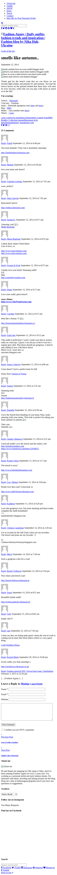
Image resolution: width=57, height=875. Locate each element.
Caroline (10, 314)
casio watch (6, 118)
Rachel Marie (13, 657)
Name (4, 689)
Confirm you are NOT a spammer (19, 730)
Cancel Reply (36, 684)
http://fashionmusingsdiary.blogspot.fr (17, 398)
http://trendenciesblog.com (12, 446)
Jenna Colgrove (14, 364)
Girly (9, 614)
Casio (11, 113)
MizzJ (9, 554)
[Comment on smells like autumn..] (9, 125)
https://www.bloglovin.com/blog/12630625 (20, 448)
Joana (9, 592)
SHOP (9, 8)
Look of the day (8, 51)
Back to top (6, 872)
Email (4, 694)
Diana (9, 289)
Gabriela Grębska (14, 181)
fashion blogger (25, 118)
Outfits (10, 6)
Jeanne (10, 386)
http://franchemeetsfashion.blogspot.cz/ (18, 323)
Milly (9, 108)
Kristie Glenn (13, 461)
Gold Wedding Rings (10, 645)
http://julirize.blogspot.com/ (13, 207)
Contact (10, 16)
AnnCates (11, 335)
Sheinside (13, 100)
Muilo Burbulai (8, 227)
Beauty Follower (14, 571)
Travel (9, 13)
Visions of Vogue (18, 374)
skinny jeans (18, 122)
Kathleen (11, 503)
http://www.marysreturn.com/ (14, 251)
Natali (9, 143)
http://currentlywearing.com (13, 277)
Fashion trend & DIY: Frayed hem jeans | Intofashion (30, 671)
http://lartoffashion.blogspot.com (15, 152)
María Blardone (14, 239)
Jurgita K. (11, 220)
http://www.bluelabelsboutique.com (16, 470)
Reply (3, 143)
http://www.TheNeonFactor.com (16, 302)
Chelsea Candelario (15, 528)
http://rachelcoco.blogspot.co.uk (15, 666)
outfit (23, 120)
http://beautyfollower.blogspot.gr (15, 580)
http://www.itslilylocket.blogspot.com (17, 491)
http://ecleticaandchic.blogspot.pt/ (15, 602)
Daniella (10, 410)
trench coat (29, 122)
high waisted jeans (40, 118)
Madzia (10, 165)
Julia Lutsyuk (13, 198)
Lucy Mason (12, 482)
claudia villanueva (15, 439)
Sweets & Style (13, 265)
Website (4, 699)
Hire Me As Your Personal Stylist (21, 18)
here (33, 105)
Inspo (9, 11)
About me (11, 3)
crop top (15, 118)
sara (8, 631)
